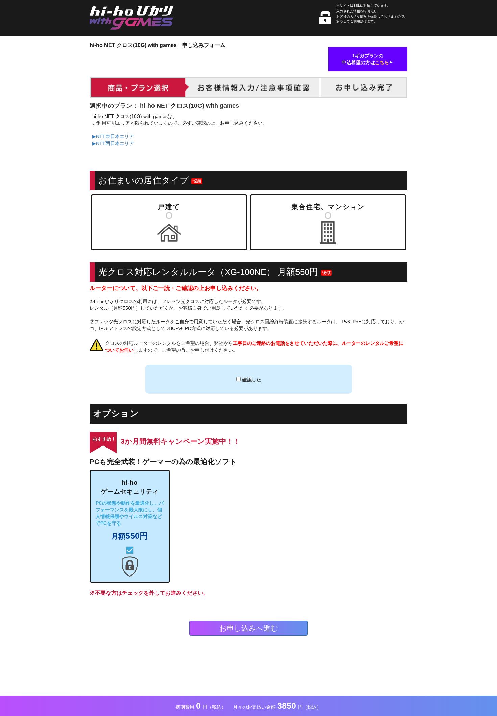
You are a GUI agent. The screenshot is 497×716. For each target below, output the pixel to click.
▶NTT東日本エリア (113, 136)
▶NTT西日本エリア (113, 143)
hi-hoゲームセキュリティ (130, 509)
